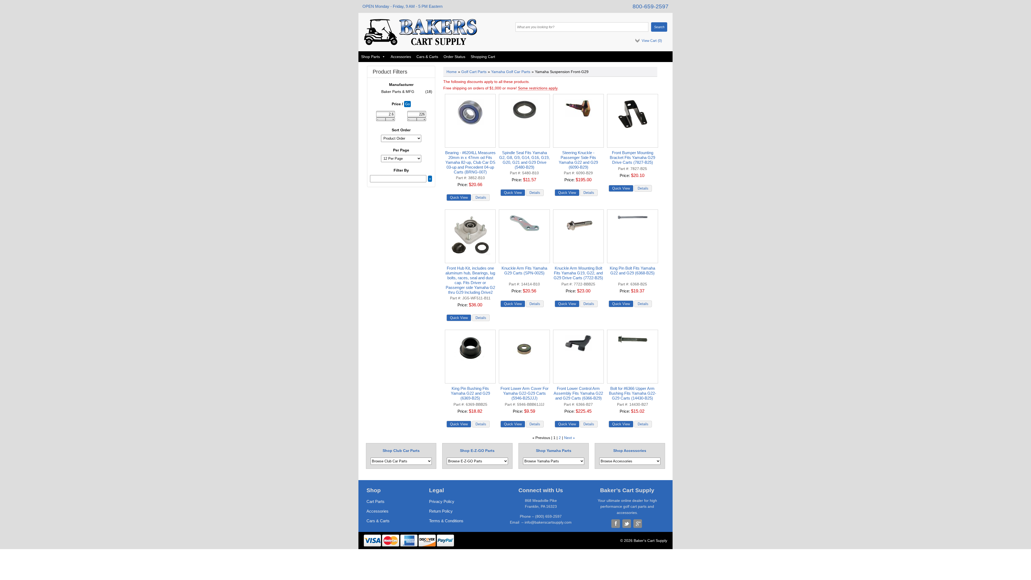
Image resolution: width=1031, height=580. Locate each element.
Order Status (454, 57)
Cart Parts (375, 501)
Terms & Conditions (446, 521)
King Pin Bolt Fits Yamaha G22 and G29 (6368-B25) (632, 270)
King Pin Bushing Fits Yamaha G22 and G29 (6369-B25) (470, 393)
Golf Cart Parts (474, 72)
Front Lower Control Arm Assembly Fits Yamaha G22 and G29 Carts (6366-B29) (578, 393)
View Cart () (652, 41)
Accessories (401, 57)
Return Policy (441, 511)
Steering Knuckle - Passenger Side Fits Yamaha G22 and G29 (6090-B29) (578, 159)
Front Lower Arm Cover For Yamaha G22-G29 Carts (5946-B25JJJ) (524, 393)
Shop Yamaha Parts (553, 450)
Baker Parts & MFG (407, 91)
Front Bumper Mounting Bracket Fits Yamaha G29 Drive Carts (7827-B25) (632, 157)
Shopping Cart (483, 57)
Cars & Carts (427, 57)
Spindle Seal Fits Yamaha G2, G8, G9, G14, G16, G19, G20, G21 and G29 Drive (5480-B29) (524, 159)
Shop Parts (370, 57)
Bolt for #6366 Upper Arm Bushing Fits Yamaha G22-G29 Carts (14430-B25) (632, 393)
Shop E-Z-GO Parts (477, 450)
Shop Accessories (629, 450)
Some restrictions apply (537, 88)
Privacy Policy (441, 501)
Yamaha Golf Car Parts (510, 72)
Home (451, 72)
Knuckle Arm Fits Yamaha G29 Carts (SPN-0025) (524, 270)
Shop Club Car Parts (401, 450)
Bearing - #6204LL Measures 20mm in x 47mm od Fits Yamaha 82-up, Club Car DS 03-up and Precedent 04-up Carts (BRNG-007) (470, 162)
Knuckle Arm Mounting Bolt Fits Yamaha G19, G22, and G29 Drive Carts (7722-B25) (578, 273)
